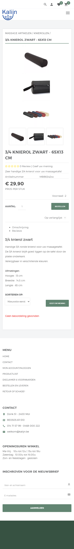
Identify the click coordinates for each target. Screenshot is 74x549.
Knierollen (41, 33)
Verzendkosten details (24, 531)
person (52, 4)
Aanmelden (37, 508)
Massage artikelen (18, 33)
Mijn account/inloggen (17, 368)
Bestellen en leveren (15, 385)
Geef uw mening (43, 166)
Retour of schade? (14, 391)
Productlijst (10, 374)
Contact (8, 362)
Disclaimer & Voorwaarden (19, 379)
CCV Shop (60, 531)
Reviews (17, 230)
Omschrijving (20, 227)
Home (6, 356)
